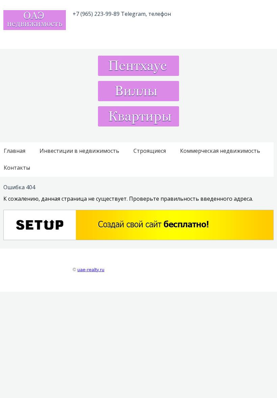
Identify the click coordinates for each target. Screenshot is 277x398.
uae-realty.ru (90, 269)
